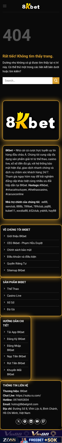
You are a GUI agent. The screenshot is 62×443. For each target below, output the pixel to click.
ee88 (44, 202)
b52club (34, 210)
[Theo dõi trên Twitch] (43, 422)
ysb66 (43, 210)
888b (19, 206)
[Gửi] (56, 80)
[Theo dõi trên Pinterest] (25, 422)
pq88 (47, 206)
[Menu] (5, 6)
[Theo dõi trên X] (18, 422)
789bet (28, 206)
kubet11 (10, 210)
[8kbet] (31, 6)
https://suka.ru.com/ (28, 395)
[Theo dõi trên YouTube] (37, 422)
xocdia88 (22, 210)
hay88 (52, 210)
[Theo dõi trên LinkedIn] (31, 422)
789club (38, 206)
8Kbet (9, 150)
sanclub (10, 206)
